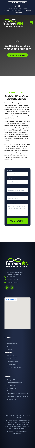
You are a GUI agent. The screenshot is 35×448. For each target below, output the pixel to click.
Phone (8, 195)
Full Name (9, 171)
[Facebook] (16, 6)
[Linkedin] (19, 6)
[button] (31, 22)
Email (8, 187)
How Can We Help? (12, 203)
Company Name (11, 179)
